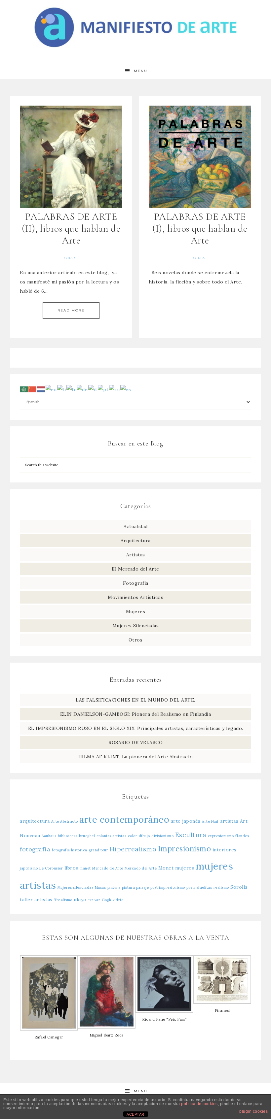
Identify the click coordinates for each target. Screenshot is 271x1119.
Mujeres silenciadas (76, 887)
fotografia (35, 849)
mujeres (184, 868)
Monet (166, 868)
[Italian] (93, 389)
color (132, 836)
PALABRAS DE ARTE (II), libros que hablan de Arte (71, 229)
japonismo (29, 868)
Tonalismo (63, 900)
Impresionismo (184, 848)
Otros (70, 258)
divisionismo (162, 836)
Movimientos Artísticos (135, 597)
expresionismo (221, 836)
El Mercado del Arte (135, 569)
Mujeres (135, 611)
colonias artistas (112, 836)
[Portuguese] (103, 389)
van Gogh (103, 900)
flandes (242, 836)
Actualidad (136, 526)
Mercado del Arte (141, 868)
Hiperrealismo (133, 849)
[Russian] (114, 389)
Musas (100, 887)
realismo (221, 887)
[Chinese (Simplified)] (32, 389)
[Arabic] (24, 389)
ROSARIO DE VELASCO (135, 742)
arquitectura (35, 821)
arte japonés (186, 821)
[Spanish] (126, 389)
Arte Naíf (210, 821)
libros (71, 868)
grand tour (98, 850)
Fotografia (135, 583)
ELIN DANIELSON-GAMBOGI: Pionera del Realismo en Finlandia (135, 714)
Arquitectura (136, 540)
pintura (114, 887)
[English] (51, 389)
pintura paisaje (135, 887)
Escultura (191, 835)
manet (85, 868)
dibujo (144, 836)
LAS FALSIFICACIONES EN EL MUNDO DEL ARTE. (135, 700)
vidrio (118, 900)
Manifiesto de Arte (135, 27)
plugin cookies (253, 1111)
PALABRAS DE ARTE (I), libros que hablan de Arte (200, 229)
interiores (225, 850)
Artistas (135, 555)
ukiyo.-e (83, 900)
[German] (82, 389)
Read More (71, 310)
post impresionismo (167, 887)
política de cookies (199, 1104)
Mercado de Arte (107, 868)
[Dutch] (41, 389)
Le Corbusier (51, 868)
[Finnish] (61, 389)
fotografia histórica (69, 850)
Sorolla (239, 887)
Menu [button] (140, 71)
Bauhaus (49, 836)
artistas (229, 821)
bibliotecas (68, 836)
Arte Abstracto (64, 821)
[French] (71, 389)
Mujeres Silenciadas (135, 626)
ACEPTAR (135, 1114)
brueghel (87, 836)
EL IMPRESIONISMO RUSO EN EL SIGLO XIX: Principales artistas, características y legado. (135, 728)
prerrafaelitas (199, 887)
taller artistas (36, 900)
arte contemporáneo (124, 819)
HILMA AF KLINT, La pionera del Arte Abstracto (135, 757)
